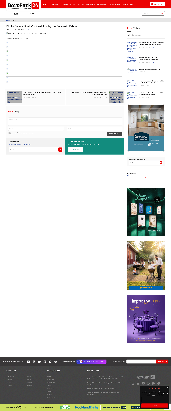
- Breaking (9, 379)
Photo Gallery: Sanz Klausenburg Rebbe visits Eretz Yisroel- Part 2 (103, 393)
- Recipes (29, 385)
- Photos (28, 376)
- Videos (28, 379)
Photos (65, 4)
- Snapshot (29, 382)
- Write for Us (50, 388)
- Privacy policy (51, 397)
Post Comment (114, 133)
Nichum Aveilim (114, 4)
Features (54, 4)
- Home (49, 376)
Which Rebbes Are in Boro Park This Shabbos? (101, 388)
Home (8, 20)
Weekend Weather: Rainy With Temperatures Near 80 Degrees (103, 383)
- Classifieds (50, 379)
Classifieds (101, 4)
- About (49, 385)
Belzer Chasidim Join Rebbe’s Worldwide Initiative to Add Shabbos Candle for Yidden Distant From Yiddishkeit (151, 44)
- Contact (49, 394)
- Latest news (10, 376)
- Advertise (50, 391)
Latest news (136, 35)
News (45, 4)
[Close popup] (167, 388)
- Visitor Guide (51, 382)
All (129, 35)
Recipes (81, 4)
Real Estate (90, 4)
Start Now (75, 149)
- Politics (8, 382)
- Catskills (9, 385)
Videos (72, 4)
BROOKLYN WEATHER (35, 13)
